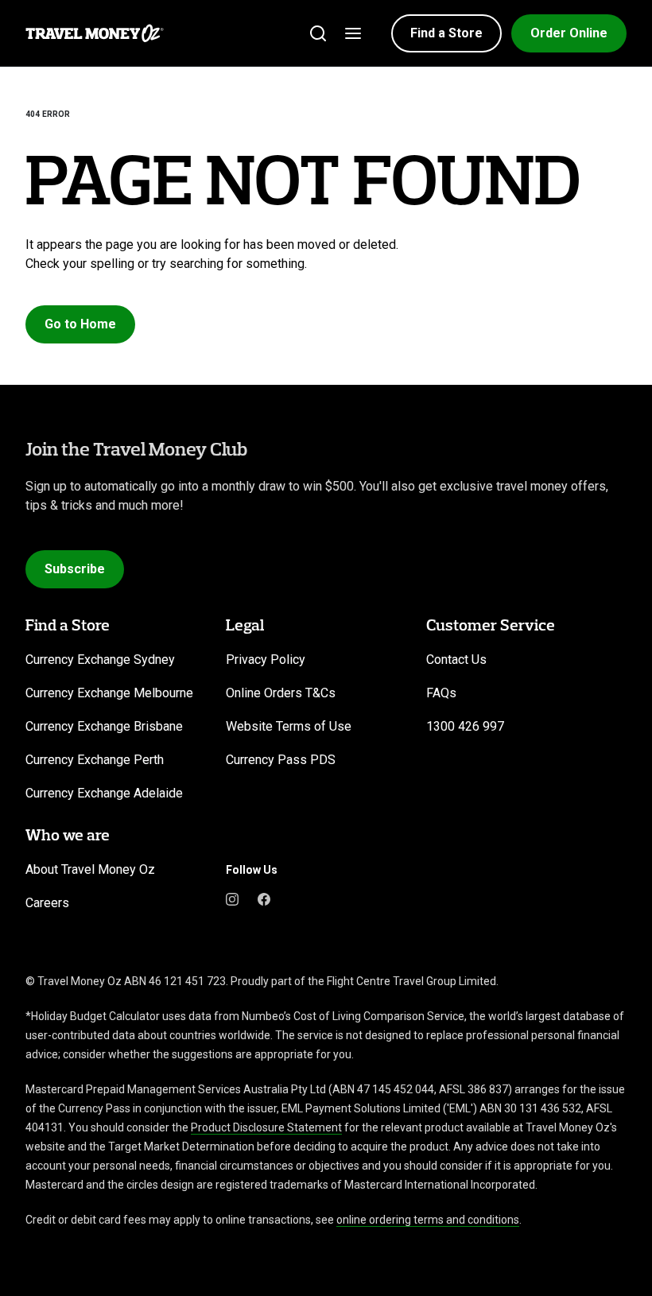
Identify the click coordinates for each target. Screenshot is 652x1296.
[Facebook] (264, 898)
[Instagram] (232, 898)
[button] (446, 33)
